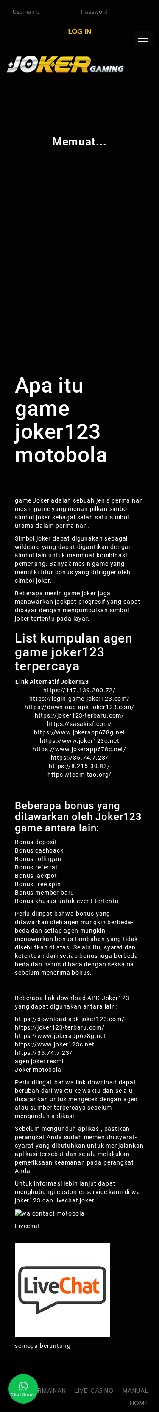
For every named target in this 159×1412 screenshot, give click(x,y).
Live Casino (94, 1390)
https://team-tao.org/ (79, 774)
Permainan (48, 1390)
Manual (135, 1390)
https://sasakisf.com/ (79, 724)
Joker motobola (38, 1069)
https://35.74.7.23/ (44, 1052)
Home (139, 1403)
